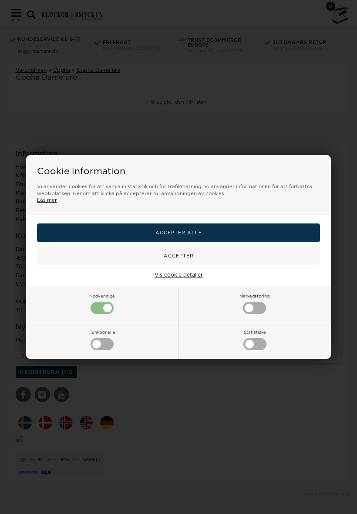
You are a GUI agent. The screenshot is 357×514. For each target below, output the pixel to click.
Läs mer (47, 200)
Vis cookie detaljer (179, 274)
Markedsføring (254, 296)
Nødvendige (102, 296)
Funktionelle (102, 332)
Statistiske (255, 332)
